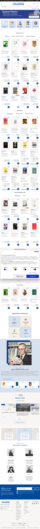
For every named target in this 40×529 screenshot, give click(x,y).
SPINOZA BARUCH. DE (14, 53)
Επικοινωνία (26, 507)
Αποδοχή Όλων (32, 276)
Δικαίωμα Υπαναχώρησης (26, 511)
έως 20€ (7, 438)
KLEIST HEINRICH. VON (24, 52)
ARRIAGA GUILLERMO (33, 52)
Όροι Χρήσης (29, 527)
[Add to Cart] (9, 60)
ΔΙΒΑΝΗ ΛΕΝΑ (23, 99)
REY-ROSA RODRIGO (14, 75)
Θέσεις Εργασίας (18, 506)
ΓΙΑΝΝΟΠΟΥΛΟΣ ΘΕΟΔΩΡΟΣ (33, 155)
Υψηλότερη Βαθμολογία (8, 436)
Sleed (24, 527)
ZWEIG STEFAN (23, 211)
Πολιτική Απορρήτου (36, 527)
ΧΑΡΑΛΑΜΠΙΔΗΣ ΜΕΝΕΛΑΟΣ (23, 77)
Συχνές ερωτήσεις (26, 505)
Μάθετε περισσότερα (7, 379)
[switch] (15, 269)
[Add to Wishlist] (9, 40)
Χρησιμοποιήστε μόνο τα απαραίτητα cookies (20, 276)
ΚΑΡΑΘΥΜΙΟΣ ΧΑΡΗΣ (5, 99)
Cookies (17, 519)
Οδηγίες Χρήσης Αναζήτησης (18, 514)
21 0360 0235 (37, 0)
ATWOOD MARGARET (5, 52)
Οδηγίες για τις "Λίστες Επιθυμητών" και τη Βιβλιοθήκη (18, 509)
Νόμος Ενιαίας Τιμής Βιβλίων (18, 517)
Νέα (11, 438)
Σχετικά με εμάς (18, 504)
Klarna (25, 513)
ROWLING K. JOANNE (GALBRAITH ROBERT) (24, 131)
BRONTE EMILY (4, 211)
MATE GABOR (32, 76)
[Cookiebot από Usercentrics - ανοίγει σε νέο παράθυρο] (34, 251)
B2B (25, 509)
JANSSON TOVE (23, 154)
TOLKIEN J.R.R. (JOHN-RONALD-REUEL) (33, 181)
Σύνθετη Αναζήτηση (35, 8)
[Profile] (36, 4)
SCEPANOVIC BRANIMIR (5, 75)
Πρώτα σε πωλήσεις (9, 433)
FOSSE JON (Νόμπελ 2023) (24, 180)
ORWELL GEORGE (4, 154)
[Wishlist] (34, 4)
